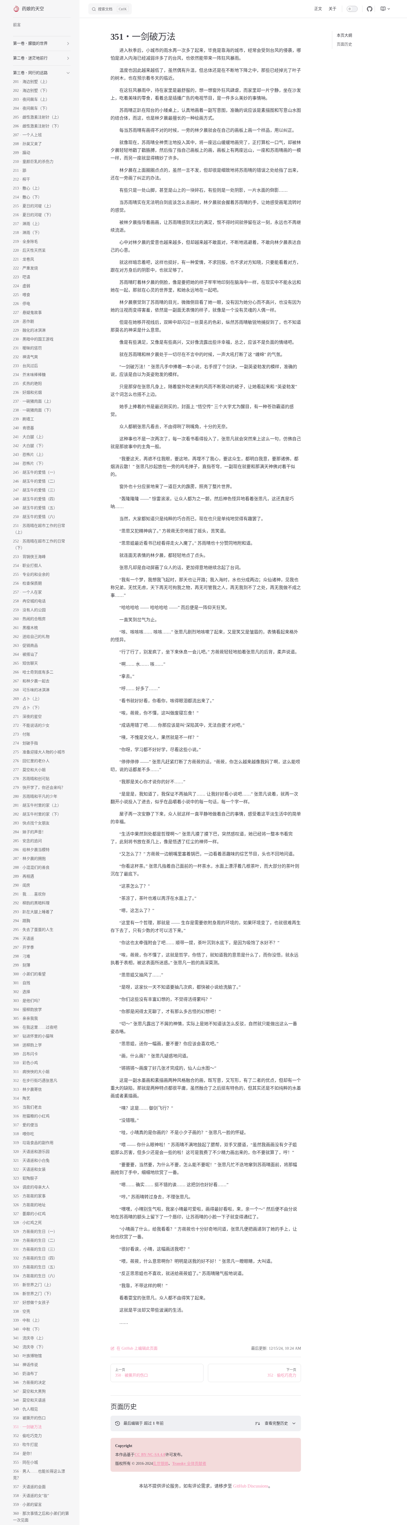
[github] (370, 9)
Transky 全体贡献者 (189, 1463)
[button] (68, 43)
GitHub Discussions (250, 1486)
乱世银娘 (160, 1463)
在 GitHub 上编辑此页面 (137, 1348)
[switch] (352, 9)
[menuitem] (383, 9)
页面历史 (344, 44)
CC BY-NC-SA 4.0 (150, 1455)
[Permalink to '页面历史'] (106, 1406)
